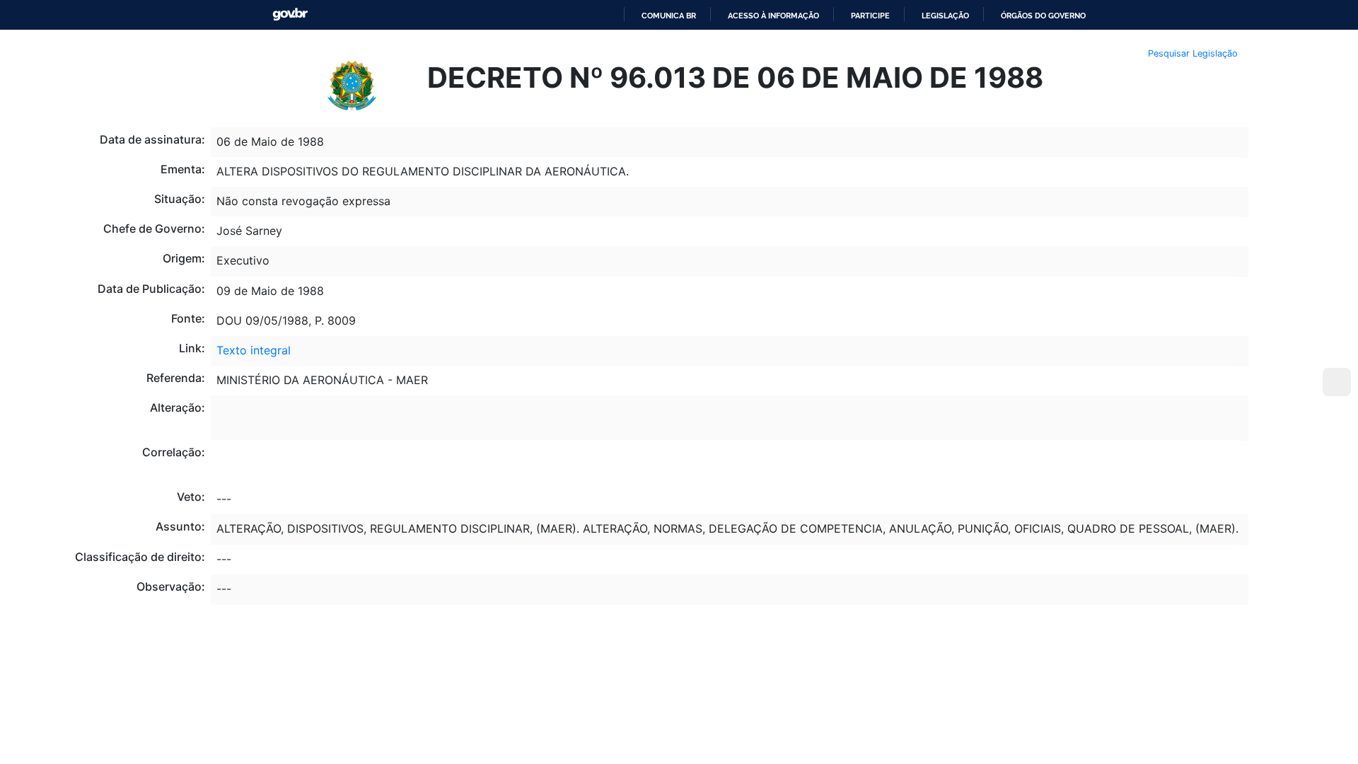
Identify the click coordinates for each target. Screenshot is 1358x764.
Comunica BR (669, 16)
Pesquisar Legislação (1193, 53)
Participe (870, 16)
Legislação (945, 16)
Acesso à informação (773, 16)
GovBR (290, 14)
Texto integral (253, 350)
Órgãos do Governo (1043, 16)
